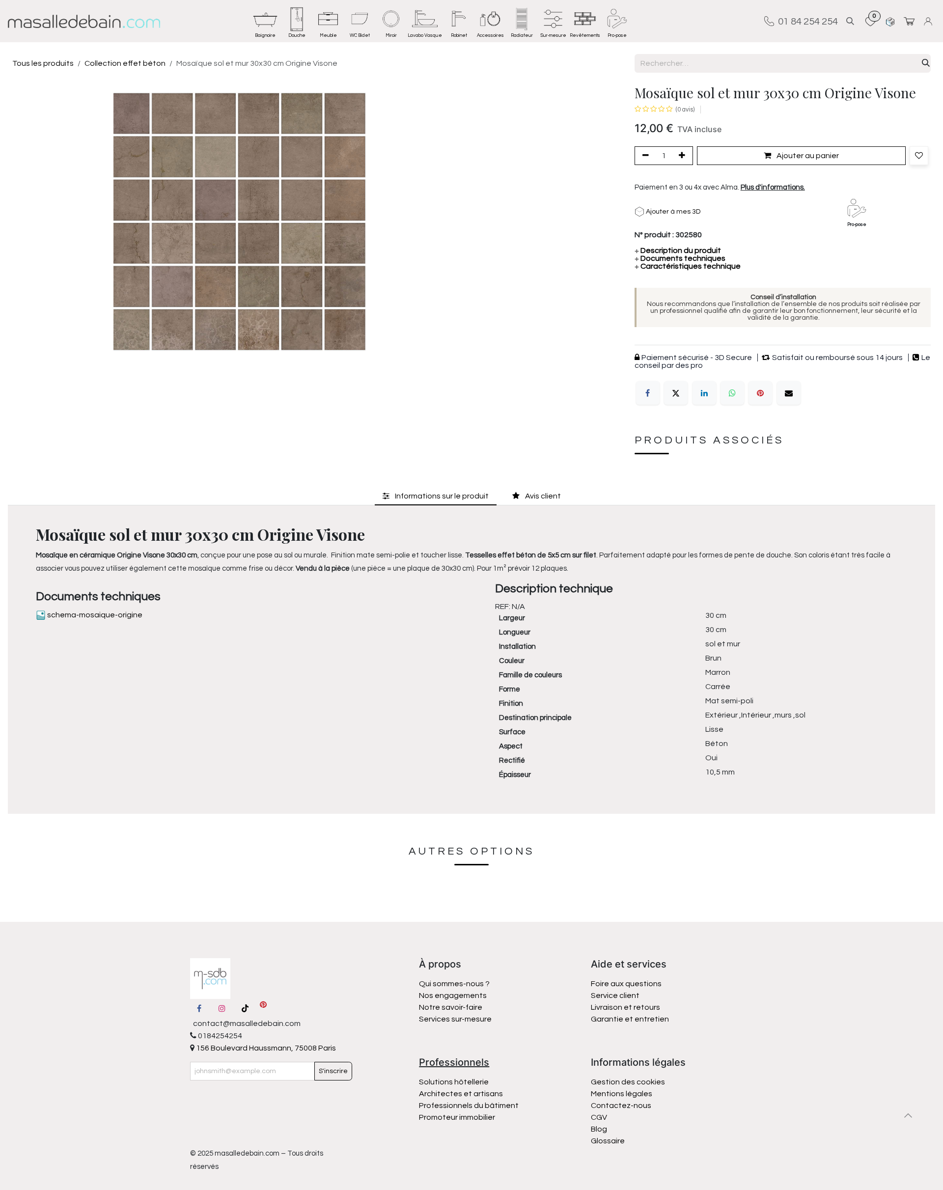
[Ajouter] (683, 155)
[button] (850, 21)
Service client (615, 995)
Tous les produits (43, 63)
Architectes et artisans (461, 1094)
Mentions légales (621, 1094)
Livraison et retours (625, 1007)
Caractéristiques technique (688, 266)
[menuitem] (265, 21)
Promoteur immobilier (457, 1117)
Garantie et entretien (630, 1019)
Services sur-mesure (455, 1019)
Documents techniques (680, 258)
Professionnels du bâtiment (469, 1105)
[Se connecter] (929, 21)
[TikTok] (245, 1008)
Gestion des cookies (628, 1082)
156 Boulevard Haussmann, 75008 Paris (265, 1048)
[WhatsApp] (732, 393)
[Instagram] (222, 1008)
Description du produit (678, 250)
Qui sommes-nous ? (454, 984)
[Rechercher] (926, 63)
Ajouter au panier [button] (807, 156)
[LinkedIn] (704, 393)
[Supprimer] (644, 155)
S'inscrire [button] (333, 1071)
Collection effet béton (125, 63)
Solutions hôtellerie (454, 1082)
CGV (599, 1117)
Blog (599, 1129)
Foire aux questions (626, 984)
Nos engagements (453, 995)
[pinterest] (263, 1008)
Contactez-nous (622, 1105)
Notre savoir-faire (450, 1007)
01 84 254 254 (806, 21)
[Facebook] (648, 393)
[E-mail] (789, 393)
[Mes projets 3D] (890, 21)
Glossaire (608, 1141)
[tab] (435, 496)
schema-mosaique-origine (94, 615)
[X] (676, 393)
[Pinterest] (760, 393)
